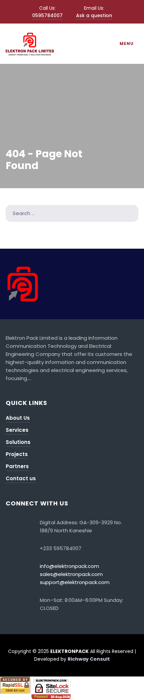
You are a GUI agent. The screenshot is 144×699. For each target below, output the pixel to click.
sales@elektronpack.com (71, 574)
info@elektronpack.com (69, 566)
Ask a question (94, 15)
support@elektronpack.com (75, 582)
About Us (18, 417)
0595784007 (47, 15)
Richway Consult (89, 659)
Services (17, 430)
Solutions (18, 442)
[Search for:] (72, 213)
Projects (17, 454)
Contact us (21, 478)
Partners (17, 466)
